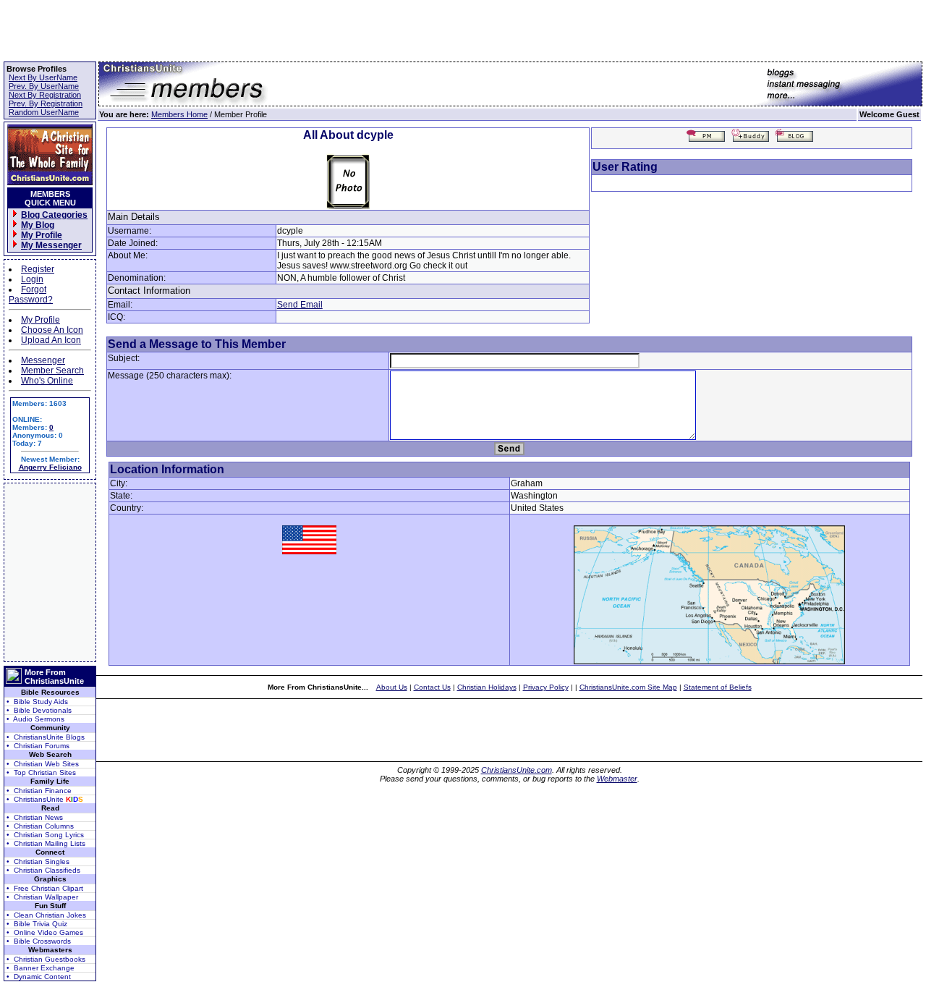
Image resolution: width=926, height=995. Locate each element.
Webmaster (617, 778)
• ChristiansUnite (45, 799)
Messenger (43, 360)
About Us (391, 687)
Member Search (52, 370)
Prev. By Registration (45, 103)
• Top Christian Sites (41, 772)
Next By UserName (43, 77)
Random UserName (44, 112)
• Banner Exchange (41, 968)
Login (32, 279)
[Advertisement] (50, 572)
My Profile (40, 320)
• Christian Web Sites (43, 764)
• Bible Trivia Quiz (37, 924)
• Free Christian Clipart (45, 888)
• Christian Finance (39, 791)
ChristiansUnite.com (516, 770)
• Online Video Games (45, 932)
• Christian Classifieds (43, 870)
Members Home (179, 114)
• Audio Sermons (35, 719)
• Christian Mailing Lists (46, 843)
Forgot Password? (31, 294)
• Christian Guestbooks (46, 959)
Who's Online (47, 381)
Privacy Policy (546, 687)
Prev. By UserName (44, 86)
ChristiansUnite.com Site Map (628, 687)
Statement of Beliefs (718, 687)
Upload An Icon (51, 340)
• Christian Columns (40, 826)
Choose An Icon (52, 330)
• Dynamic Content (39, 977)
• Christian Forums (38, 746)
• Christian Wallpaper (42, 897)
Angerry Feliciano (50, 467)
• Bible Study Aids (37, 702)
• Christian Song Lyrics (45, 835)
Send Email (300, 305)
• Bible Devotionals (39, 710)
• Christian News (35, 817)
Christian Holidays (487, 687)
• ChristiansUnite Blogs (46, 737)
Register (37, 269)
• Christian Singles (38, 861)
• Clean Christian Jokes (46, 915)
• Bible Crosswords (39, 941)
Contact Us (432, 687)
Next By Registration (45, 94)
